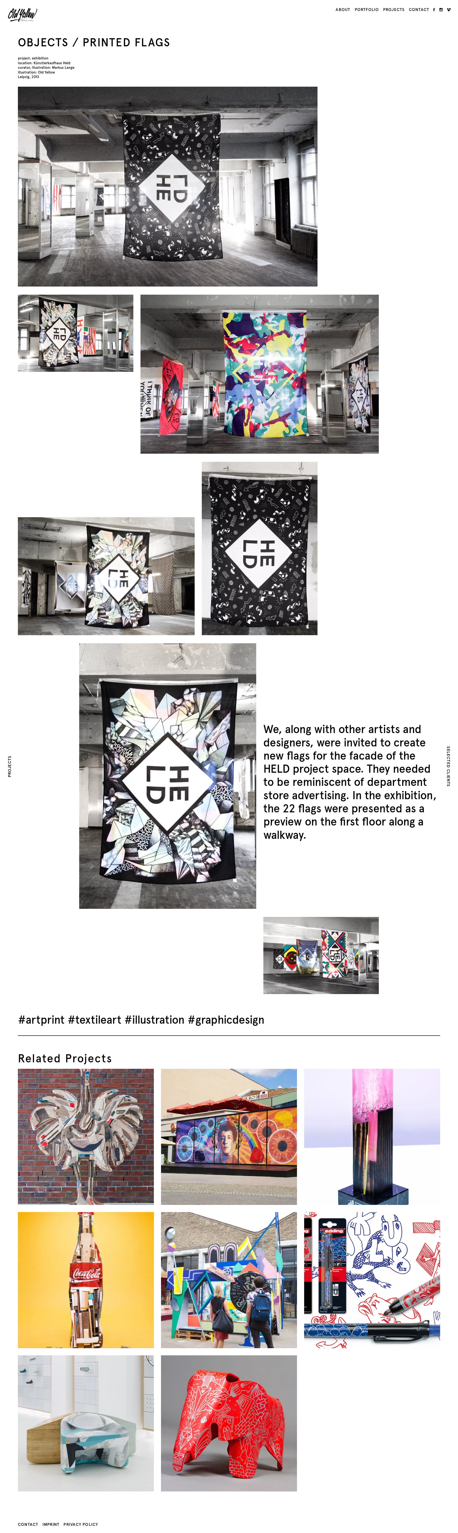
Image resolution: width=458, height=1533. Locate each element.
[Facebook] (434, 9)
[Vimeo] (449, 9)
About (343, 9)
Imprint (50, 1524)
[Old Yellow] (22, 17)
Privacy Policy (80, 1524)
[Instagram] (441, 9)
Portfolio (367, 9)
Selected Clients (448, 766)
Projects (394, 9)
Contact (419, 9)
